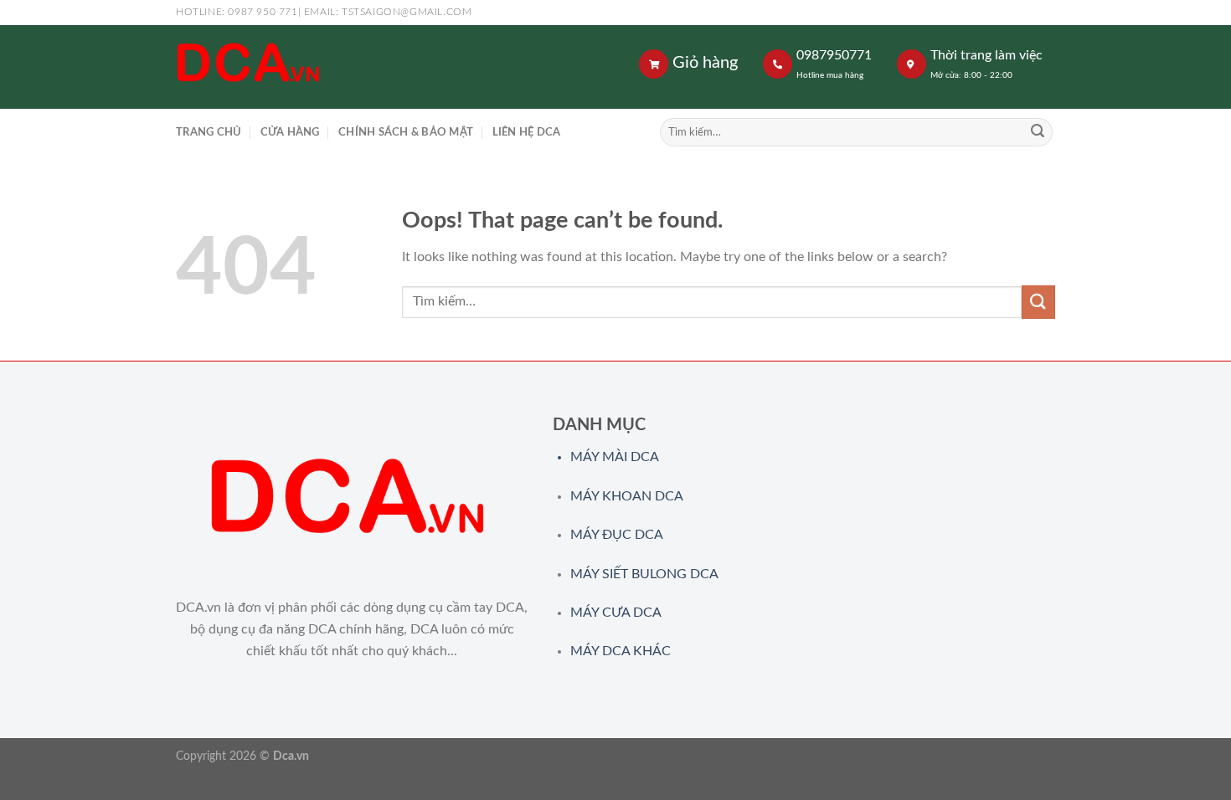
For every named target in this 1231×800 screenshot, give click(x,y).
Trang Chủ (208, 132)
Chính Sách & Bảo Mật (405, 132)
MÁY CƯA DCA (616, 612)
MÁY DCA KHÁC (620, 651)
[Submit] (1037, 132)
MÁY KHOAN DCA (626, 496)
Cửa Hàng (290, 132)
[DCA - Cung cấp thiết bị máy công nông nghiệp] (372, 67)
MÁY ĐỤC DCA (616, 534)
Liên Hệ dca (526, 132)
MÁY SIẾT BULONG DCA (644, 574)
